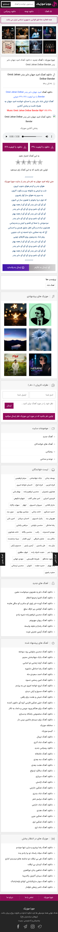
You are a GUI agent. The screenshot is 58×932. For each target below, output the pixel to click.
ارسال (9, 405)
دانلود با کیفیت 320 (41, 147)
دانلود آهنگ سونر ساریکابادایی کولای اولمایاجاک (32, 881)
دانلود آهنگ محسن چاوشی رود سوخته (36, 651)
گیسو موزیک (47, 731)
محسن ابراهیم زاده (31, 491)
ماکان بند (51, 538)
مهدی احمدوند (49, 532)
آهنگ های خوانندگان (43, 444)
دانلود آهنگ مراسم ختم (43, 799)
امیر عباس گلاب (34, 498)
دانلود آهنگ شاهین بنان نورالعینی (38, 870)
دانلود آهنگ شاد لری (44, 827)
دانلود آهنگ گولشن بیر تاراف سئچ (38, 609)
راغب (37, 532)
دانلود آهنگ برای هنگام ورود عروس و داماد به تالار (31, 708)
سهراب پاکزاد (14, 505)
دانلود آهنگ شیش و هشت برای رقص (37, 697)
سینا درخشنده (13, 538)
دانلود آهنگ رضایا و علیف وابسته (38, 626)
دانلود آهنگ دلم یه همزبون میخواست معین (34, 592)
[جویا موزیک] (46, 4)
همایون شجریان (48, 491)
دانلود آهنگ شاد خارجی (42, 804)
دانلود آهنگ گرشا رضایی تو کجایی (38, 663)
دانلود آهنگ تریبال (45, 736)
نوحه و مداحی (46, 459)
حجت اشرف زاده (37, 552)
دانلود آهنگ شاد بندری (43, 793)
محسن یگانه (27, 532)
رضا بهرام (51, 565)
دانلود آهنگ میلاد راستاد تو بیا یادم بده (35, 853)
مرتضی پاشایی (22, 525)
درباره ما (10, 897)
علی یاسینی (40, 545)
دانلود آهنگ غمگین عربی (42, 816)
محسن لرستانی (17, 565)
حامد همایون (13, 532)
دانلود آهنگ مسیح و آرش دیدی (39, 691)
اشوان (29, 565)
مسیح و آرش (16, 545)
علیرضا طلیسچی (33, 559)
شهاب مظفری (23, 552)
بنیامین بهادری (23, 511)
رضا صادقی (50, 525)
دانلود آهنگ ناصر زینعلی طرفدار (39, 887)
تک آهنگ (48, 11)
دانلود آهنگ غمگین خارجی (41, 787)
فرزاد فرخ (39, 485)
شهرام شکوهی (19, 498)
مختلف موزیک (46, 725)
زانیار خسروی (37, 518)
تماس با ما (29, 897)
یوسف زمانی (50, 478)
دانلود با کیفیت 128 (13, 147)
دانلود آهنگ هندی (45, 810)
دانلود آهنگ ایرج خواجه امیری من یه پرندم (34, 685)
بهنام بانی (16, 491)
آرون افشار (26, 538)
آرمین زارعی (28, 545)
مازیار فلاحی (50, 505)
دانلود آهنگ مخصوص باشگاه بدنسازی (36, 714)
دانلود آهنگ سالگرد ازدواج (41, 770)
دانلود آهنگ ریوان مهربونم (41, 620)
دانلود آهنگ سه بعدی (43, 759)
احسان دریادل (23, 518)
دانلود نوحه (29, 11)
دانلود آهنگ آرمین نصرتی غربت (39, 631)
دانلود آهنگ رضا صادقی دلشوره (39, 668)
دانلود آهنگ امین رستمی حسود (39, 680)
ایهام (24, 505)
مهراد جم (51, 552)
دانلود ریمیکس (10, 11)
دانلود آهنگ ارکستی (44, 782)
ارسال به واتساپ (14, 267)
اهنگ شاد (50, 285)
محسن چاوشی (37, 525)
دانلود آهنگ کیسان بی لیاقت (40, 864)
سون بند (10, 511)
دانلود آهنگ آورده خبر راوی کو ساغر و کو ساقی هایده (30, 603)
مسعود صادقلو (49, 559)
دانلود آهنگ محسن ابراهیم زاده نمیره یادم (34, 614)
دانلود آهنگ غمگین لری (43, 822)
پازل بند (51, 545)
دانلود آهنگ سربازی (44, 776)
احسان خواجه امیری (24, 485)
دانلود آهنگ (47, 92)
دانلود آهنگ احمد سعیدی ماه (40, 674)
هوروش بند (50, 518)
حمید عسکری (49, 511)
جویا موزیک (50, 60)
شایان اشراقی (39, 538)
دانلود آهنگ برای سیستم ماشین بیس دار (35, 719)
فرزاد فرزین (50, 485)
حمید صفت (39, 565)
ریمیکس (49, 451)
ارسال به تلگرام (41, 267)
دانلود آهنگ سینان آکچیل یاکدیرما (37, 876)
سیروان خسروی (36, 505)
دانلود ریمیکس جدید (44, 748)
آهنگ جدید (38, 60)
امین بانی (11, 518)
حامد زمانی (36, 511)
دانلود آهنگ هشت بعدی (42, 765)
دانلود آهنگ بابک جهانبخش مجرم (37, 657)
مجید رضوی (50, 572)
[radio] (40, 162)
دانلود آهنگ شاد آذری (43, 742)
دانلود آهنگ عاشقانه (44, 753)
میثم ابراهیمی (20, 478)
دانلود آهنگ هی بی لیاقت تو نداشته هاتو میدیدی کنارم (29, 858)
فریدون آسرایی (49, 498)
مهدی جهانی (18, 559)
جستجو (6, 4)
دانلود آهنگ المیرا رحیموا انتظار (39, 597)
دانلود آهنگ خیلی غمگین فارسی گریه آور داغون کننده (30, 702)
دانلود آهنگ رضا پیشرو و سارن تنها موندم (34, 847)
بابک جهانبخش (36, 478)
